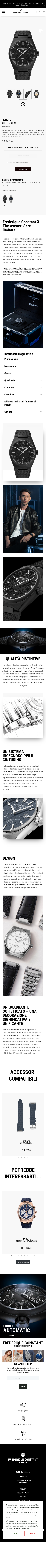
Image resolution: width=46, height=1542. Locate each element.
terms (17, 162)
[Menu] (3, 12)
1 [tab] (18, 1158)
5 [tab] (25, 1255)
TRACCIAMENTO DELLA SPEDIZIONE (23, 1481)
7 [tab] (31, 1255)
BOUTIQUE (23, 1497)
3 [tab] (25, 1158)
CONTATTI (23, 1489)
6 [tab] (28, 1255)
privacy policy (24, 162)
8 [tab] (34, 1255)
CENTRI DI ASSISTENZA (23, 1500)
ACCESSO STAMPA (23, 1493)
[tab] (23, 183)
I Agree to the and (18, 162)
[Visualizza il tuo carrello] (44, 12)
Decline (32, 1533)
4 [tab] (28, 1158)
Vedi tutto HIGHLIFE (23, 1262)
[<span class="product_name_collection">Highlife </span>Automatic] (5, 199)
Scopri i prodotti (12, 1336)
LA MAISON (23, 1476)
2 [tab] (21, 1158)
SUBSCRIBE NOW (23, 169)
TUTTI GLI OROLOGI (23, 1472)
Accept (16, 1533)
